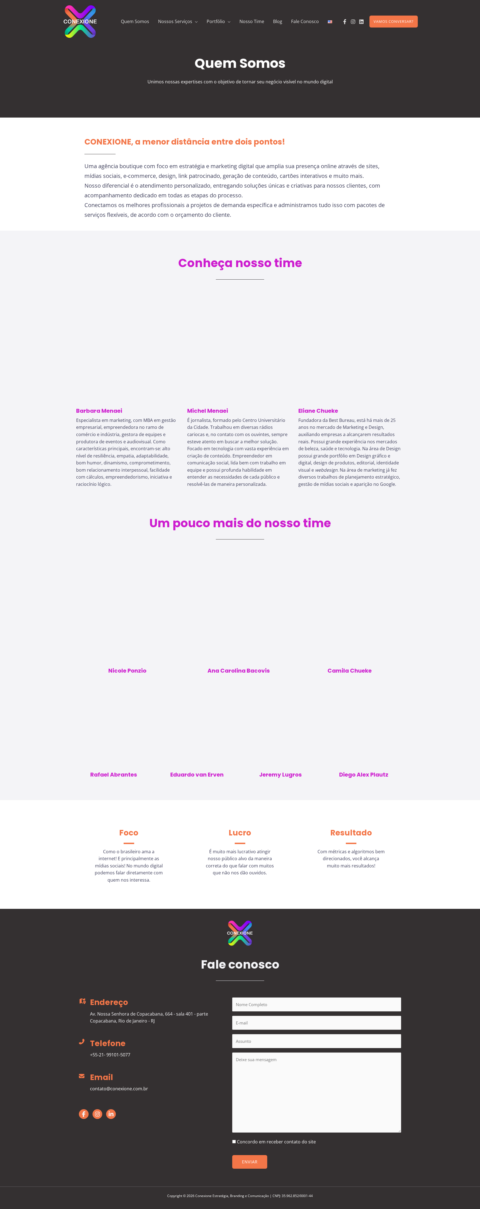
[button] (195, 21)
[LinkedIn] (361, 21)
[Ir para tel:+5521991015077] (150, 1050)
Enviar (250, 1162)
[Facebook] (344, 21)
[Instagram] (353, 21)
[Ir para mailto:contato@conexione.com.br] (150, 1084)
